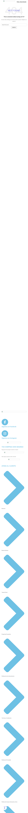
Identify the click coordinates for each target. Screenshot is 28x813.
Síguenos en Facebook (9, 426)
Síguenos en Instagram (9, 438)
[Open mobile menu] (1, 2)
